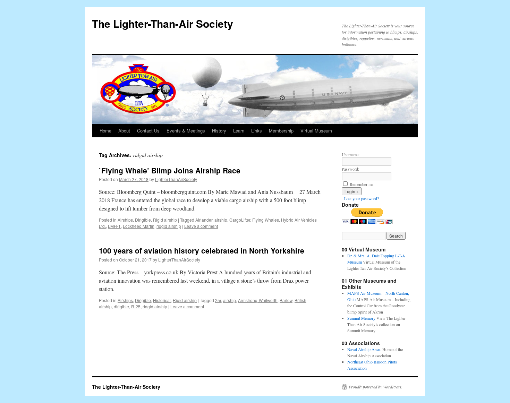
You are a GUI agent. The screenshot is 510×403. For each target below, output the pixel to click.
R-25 (136, 306)
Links (256, 130)
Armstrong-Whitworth (258, 300)
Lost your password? (361, 198)
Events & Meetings (186, 130)
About (124, 130)
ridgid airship (168, 226)
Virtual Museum (316, 130)
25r (218, 300)
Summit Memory (361, 318)
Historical (162, 300)
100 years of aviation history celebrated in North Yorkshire (201, 250)
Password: (350, 169)
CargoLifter (239, 220)
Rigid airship (165, 220)
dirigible (121, 306)
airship (220, 220)
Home (105, 130)
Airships (125, 220)
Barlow (286, 300)
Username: (350, 154)
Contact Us (148, 130)
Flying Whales (265, 220)
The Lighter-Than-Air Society (162, 23)
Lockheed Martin (138, 226)
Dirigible (143, 220)
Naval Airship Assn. (364, 349)
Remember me (361, 184)
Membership (281, 130)
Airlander (203, 220)
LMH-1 (114, 226)
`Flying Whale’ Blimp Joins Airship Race (169, 170)
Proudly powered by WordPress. (375, 386)
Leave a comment (201, 226)
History (219, 130)
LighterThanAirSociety (176, 179)
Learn (238, 130)
